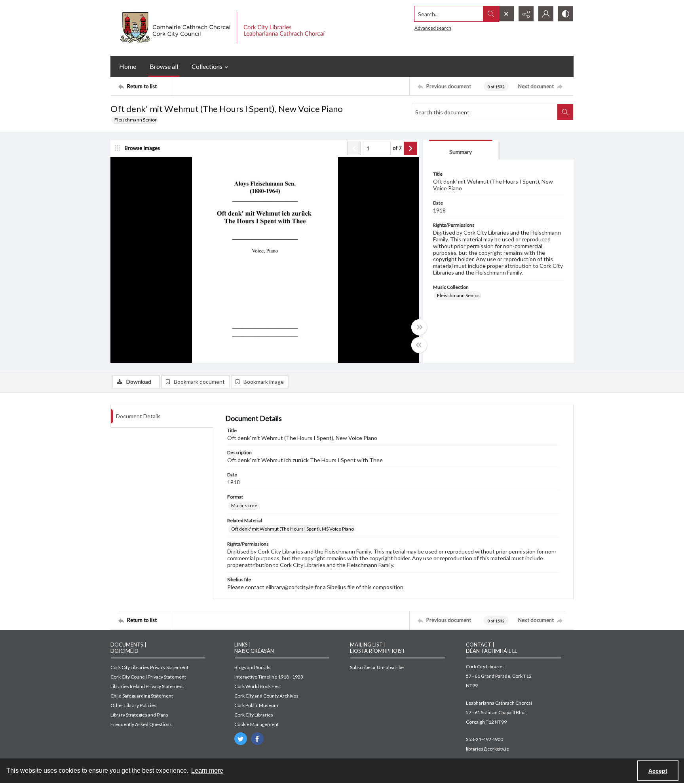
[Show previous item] (354, 148)
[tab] (460, 150)
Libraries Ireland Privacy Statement (147, 686)
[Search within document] (565, 112)
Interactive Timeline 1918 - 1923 (268, 677)
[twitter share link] (240, 738)
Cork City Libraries (253, 715)
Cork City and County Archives (266, 696)
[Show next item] (410, 148)
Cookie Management (256, 724)
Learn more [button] (207, 770)
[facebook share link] (257, 738)
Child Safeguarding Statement (141, 696)
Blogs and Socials (252, 667)
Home (127, 66)
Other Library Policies (133, 705)
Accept (657, 771)
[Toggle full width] (419, 327)
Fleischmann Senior (135, 120)
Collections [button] (207, 66)
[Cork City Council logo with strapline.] (221, 28)
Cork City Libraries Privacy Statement (149, 667)
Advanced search (432, 28)
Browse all (164, 66)
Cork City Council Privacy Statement (148, 677)
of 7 (397, 148)
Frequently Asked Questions (141, 724)
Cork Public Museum (256, 705)
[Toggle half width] (419, 345)
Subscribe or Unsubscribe (377, 667)
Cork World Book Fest (257, 686)
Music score (244, 505)
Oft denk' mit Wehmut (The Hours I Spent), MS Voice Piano (292, 529)
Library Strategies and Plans (139, 715)
